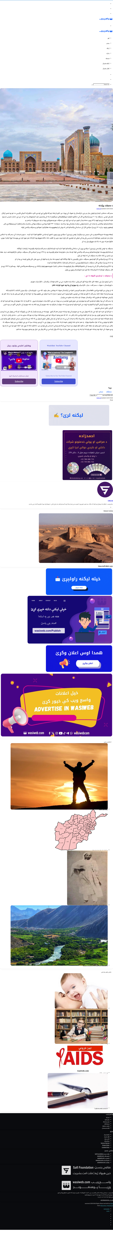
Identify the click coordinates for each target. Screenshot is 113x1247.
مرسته (107, 58)
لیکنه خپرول (106, 63)
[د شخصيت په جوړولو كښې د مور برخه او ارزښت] (81, 1008)
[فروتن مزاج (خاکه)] (59, 809)
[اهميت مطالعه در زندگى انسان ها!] (81, 1043)
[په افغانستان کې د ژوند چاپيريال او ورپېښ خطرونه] (59, 965)
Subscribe (58, 381)
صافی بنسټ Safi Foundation (102, 1154)
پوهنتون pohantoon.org (103, 1162)
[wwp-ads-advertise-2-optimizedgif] (79, 671)
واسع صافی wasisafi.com (103, 1156)
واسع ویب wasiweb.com (103, 1158)
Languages (106, 1209)
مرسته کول (106, 1124)
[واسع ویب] (105, 20)
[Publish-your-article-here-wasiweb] (70, 643)
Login (107, 1211)
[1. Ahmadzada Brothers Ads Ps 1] (87, 480)
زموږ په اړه (107, 1119)
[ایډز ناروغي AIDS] (80, 1073)
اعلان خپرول (106, 68)
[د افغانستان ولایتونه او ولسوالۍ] (81, 850)
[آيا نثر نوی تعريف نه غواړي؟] (78, 1108)
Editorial (99, 209)
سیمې (101, 391)
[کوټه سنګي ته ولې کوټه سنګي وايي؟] (87, 905)
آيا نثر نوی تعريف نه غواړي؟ (101, 1108)
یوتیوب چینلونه (105, 1126)
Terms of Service (105, 1143)
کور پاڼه (107, 1117)
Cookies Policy (105, 1147)
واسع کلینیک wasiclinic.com (102, 1160)
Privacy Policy (105, 1145)
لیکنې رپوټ (106, 1139)
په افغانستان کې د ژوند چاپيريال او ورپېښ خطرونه (95, 965)
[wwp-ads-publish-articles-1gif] (79, 428)
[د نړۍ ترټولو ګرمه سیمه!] (76, 562)
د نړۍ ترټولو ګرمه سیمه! (105, 566)
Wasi (111, 1203)
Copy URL (93, 395)
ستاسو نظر (106, 1141)
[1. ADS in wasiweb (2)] (56, 736)
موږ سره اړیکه (106, 1122)
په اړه (108, 53)
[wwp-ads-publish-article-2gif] (79, 594)
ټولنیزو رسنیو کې (105, 1128)
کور (108, 38)
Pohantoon (110, 1206)
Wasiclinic (103, 1206)
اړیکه (108, 48)
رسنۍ (107, 43)
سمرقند (109, 391)
